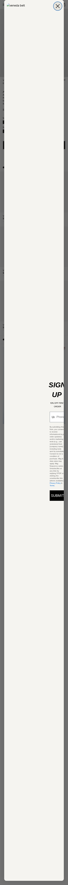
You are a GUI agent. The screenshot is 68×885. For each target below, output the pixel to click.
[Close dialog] (57, 6)
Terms (52, 485)
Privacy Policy (55, 483)
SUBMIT (57, 495)
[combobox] (52, 417)
